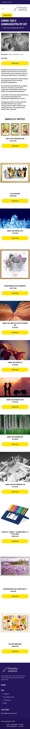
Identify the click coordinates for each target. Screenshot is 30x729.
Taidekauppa (7, 15)
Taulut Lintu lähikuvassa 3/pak (15, 138)
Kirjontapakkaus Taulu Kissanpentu (15, 286)
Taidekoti (6, 694)
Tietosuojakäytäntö (11, 726)
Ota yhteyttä (14, 724)
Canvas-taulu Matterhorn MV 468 (15, 484)
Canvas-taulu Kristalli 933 (15, 231)
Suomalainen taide (9, 697)
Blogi (5, 703)
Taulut (21, 54)
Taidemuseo (7, 700)
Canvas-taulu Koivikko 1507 (15, 437)
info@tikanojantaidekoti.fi (7, 2)
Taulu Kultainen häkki (15, 644)
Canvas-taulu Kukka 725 (15, 362)
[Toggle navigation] (3, 8)
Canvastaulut (15, 54)
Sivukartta (21, 726)
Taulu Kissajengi (15, 193)
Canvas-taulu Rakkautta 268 (15, 400)
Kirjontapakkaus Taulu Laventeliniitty (15, 589)
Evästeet (21, 724)
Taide (9, 54)
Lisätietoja (15, 63)
